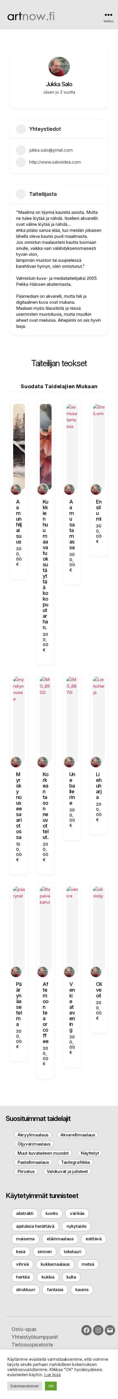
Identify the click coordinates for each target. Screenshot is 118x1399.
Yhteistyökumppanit (34, 1337)
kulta (71, 1277)
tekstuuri (72, 1251)
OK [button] (50, 1386)
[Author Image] (16, 490)
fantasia (55, 1289)
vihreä (22, 1264)
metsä (88, 1264)
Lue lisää (52, 1374)
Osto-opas (24, 1329)
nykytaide (76, 1226)
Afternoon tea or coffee (46, 1012)
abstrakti (25, 1213)
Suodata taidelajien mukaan (59, 386)
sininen (45, 1251)
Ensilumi (99, 510)
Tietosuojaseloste (32, 1345)
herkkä (23, 1277)
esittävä (94, 1238)
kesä (20, 1251)
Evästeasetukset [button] (25, 1386)
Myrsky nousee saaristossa (19, 805)
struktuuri (25, 1289)
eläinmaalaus (60, 1238)
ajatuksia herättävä (35, 1226)
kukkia (48, 1277)
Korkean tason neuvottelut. (46, 805)
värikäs (77, 1213)
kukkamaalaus (55, 1264)
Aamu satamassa (72, 524)
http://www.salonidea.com (55, 162)
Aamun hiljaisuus (18, 522)
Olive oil (99, 990)
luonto (52, 1213)
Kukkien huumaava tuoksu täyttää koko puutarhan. (45, 564)
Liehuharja (99, 785)
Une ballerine (72, 788)
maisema (25, 1238)
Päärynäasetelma (19, 1004)
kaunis (81, 1289)
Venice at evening (72, 1007)
